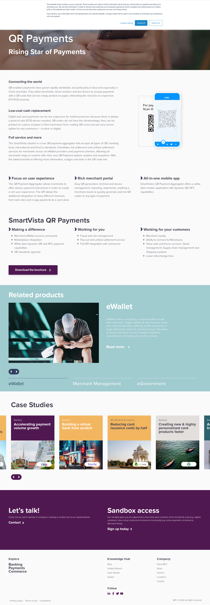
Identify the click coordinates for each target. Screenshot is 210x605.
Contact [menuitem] (160, 581)
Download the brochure (31, 270)
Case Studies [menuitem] (113, 572)
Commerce (18, 571)
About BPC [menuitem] (162, 564)
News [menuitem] (159, 568)
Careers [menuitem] (160, 572)
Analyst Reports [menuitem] (114, 568)
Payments (17, 568)
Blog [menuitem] (109, 564)
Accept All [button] (141, 23)
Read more (115, 350)
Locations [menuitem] (161, 576)
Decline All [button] (156, 23)
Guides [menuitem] (110, 576)
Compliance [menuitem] (45, 601)
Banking (15, 564)
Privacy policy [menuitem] (16, 601)
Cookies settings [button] (126, 23)
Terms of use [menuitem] (31, 601)
